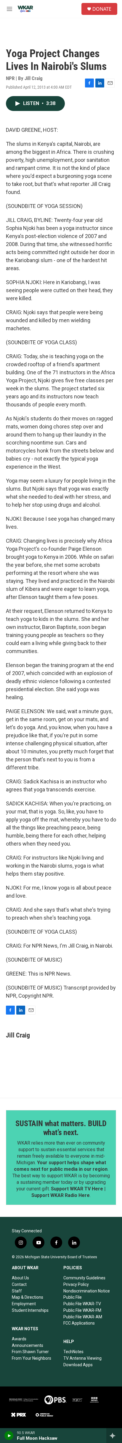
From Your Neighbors (31, 1358)
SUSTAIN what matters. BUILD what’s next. (61, 1128)
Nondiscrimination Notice (86, 1291)
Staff (17, 1291)
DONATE (101, 9)
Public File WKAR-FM (82, 1310)
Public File (72, 1297)
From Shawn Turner (30, 1351)
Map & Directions (27, 1297)
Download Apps (78, 1364)
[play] (9, 1436)
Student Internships (30, 1310)
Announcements (27, 1345)
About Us (20, 1277)
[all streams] (114, 1435)
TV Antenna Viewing (82, 1358)
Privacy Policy (76, 1284)
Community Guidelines (84, 1277)
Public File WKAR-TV (82, 1303)
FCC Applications (79, 1323)
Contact (19, 1284)
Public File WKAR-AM (82, 1316)
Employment (24, 1303)
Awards (19, 1338)
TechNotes (73, 1351)
